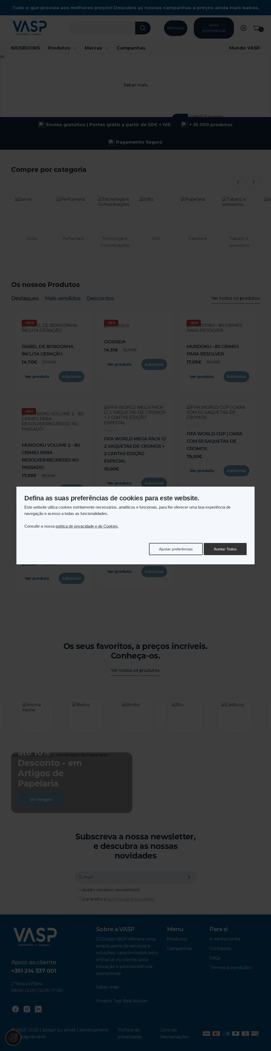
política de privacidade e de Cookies (87, 526)
